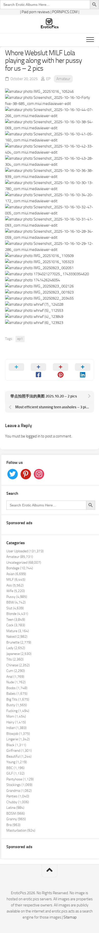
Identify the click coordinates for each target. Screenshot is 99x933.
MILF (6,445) (15, 579)
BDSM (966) (15, 813)
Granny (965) (16, 819)
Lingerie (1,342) (18, 739)
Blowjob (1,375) (18, 733)
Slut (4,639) (15, 608)
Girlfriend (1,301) (19, 750)
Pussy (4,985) (16, 597)
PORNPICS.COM (65, 12)
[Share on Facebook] (38, 369)
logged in (33, 436)
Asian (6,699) (16, 574)
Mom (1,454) (16, 716)
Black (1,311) (16, 745)
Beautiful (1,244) (18, 756)
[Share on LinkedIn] (83, 369)
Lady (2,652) (15, 648)
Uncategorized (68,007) (23, 562)
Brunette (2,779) (18, 642)
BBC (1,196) (15, 768)
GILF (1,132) (15, 773)
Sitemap (70, 917)
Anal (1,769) (15, 676)
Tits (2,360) (15, 659)
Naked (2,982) (16, 636)
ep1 (20, 339)
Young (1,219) (16, 762)
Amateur (63, 79)
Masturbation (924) (20, 830)
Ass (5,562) (15, 585)
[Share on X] (16, 369)
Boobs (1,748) (16, 688)
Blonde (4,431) (17, 614)
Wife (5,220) (15, 591)
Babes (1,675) (16, 693)
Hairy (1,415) (16, 722)
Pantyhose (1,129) (20, 779)
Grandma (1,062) (19, 791)
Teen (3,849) (15, 619)
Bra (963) (13, 825)
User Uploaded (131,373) (25, 551)
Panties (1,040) (17, 796)
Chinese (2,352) (18, 665)
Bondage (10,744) (19, 568)
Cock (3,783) (15, 625)
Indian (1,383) (16, 728)
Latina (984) (15, 808)
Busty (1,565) (16, 705)
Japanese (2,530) (18, 654)
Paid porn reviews (36, 12)
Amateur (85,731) (19, 557)
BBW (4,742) (16, 602)
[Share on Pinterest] (61, 369)
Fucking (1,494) (17, 711)
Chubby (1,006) (17, 802)
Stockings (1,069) (19, 785)
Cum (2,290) (15, 671)
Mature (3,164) (17, 631)
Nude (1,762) (16, 682)
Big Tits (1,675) (17, 699)
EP (48, 79)
